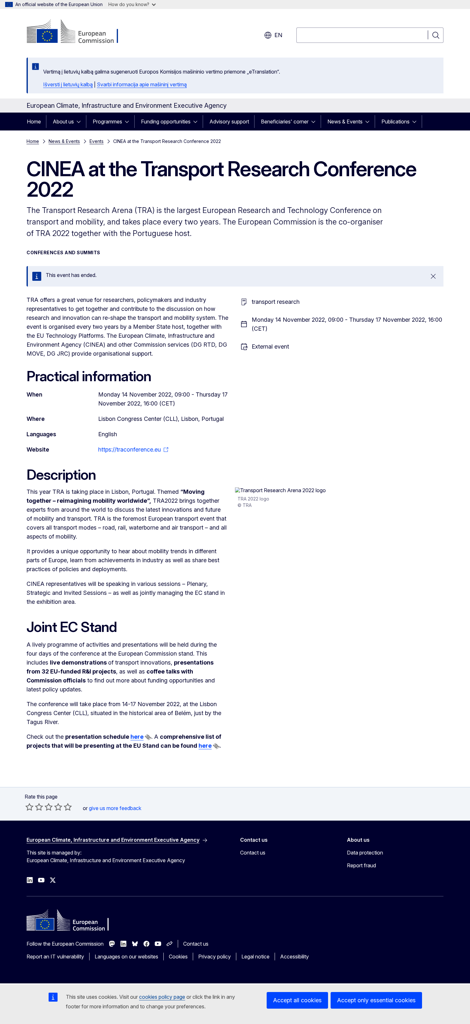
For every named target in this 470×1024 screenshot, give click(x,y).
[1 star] (29, 807)
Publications (395, 121)
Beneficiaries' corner (285, 121)
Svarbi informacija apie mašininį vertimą (142, 84)
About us (63, 121)
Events (97, 141)
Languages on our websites (126, 956)
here (137, 736)
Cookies (178, 956)
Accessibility (294, 956)
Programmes (107, 121)
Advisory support (229, 121)
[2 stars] (34, 807)
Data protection (365, 852)
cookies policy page (162, 997)
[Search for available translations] (148, 737)
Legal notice (255, 956)
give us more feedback (115, 808)
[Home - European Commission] (78, 32)
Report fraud (361, 865)
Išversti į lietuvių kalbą (68, 84)
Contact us (252, 852)
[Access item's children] (80, 121)
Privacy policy (214, 956)
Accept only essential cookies (376, 1000)
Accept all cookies (297, 1000)
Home (34, 121)
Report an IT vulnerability (55, 956)
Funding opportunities (166, 121)
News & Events (345, 121)
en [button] (278, 35)
